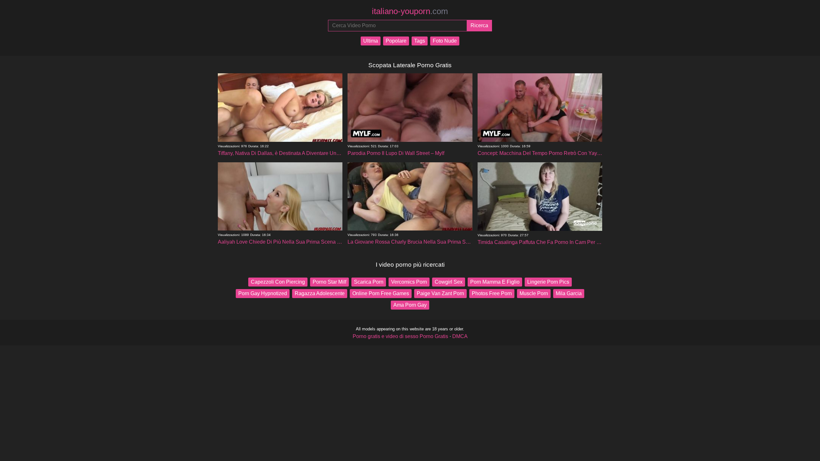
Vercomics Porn (409, 282)
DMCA (460, 336)
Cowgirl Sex (449, 282)
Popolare (396, 41)
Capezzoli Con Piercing (278, 282)
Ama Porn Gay (410, 305)
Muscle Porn (534, 293)
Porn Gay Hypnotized (262, 293)
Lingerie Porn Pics (548, 282)
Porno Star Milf (329, 282)
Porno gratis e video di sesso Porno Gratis (400, 336)
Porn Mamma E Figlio (495, 282)
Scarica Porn (368, 282)
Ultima (370, 41)
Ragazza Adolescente (320, 293)
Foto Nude (445, 41)
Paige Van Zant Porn (440, 293)
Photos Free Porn (492, 293)
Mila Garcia (569, 293)
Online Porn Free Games (380, 293)
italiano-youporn (410, 11)
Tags (419, 41)
